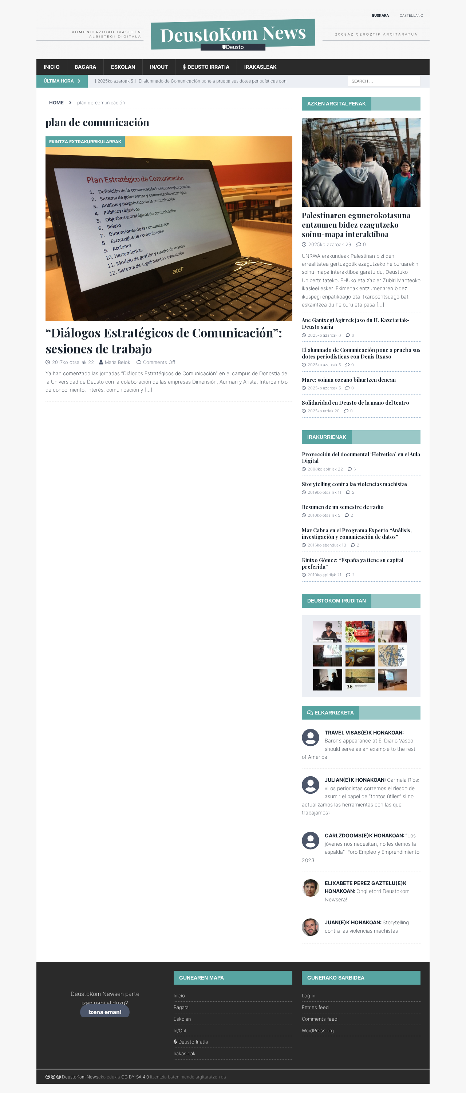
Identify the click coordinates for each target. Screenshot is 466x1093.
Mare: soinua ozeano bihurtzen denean (349, 379)
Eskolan (123, 67)
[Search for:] (384, 80)
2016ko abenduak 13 (327, 545)
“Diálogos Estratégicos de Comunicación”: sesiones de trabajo (164, 340)
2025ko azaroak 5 (324, 364)
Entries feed (315, 1007)
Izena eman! (105, 1012)
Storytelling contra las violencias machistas (354, 484)
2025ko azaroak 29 (329, 244)
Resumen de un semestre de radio (343, 507)
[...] (380, 304)
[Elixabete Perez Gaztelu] (310, 892)
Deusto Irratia (207, 67)
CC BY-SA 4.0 (135, 1077)
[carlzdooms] (310, 845)
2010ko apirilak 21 (324, 574)
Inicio (52, 67)
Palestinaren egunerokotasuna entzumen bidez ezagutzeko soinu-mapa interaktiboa (356, 224)
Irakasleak (260, 67)
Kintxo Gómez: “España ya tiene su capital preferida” (352, 563)
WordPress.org (318, 1030)
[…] (149, 390)
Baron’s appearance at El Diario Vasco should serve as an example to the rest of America (358, 748)
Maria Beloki (118, 362)
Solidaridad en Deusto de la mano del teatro (355, 402)
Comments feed (319, 1019)
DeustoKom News (80, 1077)
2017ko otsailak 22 (73, 362)
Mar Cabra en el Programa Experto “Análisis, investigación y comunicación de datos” (357, 533)
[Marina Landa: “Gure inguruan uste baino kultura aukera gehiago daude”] (327, 679)
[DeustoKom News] (233, 55)
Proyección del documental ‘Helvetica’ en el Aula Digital (361, 457)
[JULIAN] (310, 790)
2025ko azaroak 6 (324, 335)
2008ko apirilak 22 (325, 469)
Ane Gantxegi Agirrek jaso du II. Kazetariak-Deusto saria (356, 323)
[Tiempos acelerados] (360, 655)
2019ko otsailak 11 (324, 492)
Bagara (85, 67)
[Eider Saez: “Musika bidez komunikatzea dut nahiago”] (392, 631)
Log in (308, 995)
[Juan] (310, 932)
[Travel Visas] (310, 742)
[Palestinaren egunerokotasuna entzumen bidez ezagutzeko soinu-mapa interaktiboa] (361, 162)
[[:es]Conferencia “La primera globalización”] (392, 655)
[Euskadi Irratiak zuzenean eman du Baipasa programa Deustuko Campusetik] (360, 631)
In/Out (159, 67)
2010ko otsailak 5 (324, 515)
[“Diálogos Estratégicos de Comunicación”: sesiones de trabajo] (169, 228)
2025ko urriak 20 (324, 410)
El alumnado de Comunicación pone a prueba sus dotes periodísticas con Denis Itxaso (361, 353)
